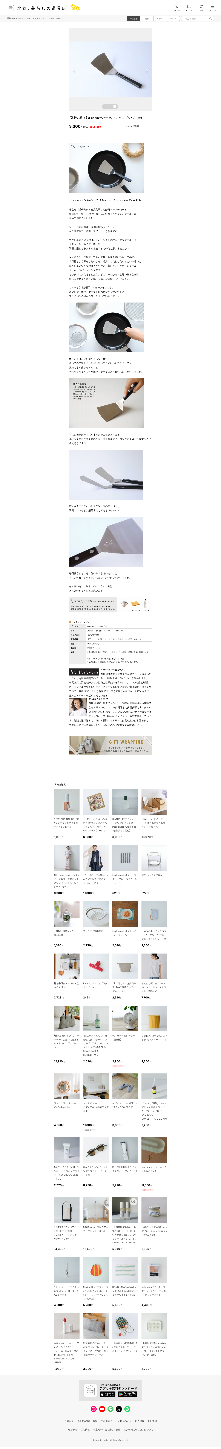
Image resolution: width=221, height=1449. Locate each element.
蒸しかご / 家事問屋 (93, 931)
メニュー (212, 10)
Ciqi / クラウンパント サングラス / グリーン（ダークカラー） (95, 1171)
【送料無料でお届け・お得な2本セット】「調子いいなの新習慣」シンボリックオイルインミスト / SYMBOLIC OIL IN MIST (124, 1235)
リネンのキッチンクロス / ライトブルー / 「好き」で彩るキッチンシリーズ (153, 935)
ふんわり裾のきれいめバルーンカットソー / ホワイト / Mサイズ (153, 987)
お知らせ (68, 1421)
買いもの (177, 10)
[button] (74, 71)
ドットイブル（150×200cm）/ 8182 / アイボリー (96, 1107)
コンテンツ (189, 10)
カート (201, 10)
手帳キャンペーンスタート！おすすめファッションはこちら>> (35, 18)
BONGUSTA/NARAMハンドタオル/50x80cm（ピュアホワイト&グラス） (125, 1291)
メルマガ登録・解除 (87, 1421)
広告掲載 (139, 1421)
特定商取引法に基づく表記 (106, 1429)
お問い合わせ (125, 1421)
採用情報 (85, 1429)
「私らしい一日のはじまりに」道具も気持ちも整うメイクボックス (153, 823)
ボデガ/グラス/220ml (152, 875)
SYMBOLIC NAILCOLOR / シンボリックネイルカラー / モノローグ (66, 823)
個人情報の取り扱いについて (138, 1429)
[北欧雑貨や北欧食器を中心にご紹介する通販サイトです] (42, 7)
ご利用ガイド (107, 1421)
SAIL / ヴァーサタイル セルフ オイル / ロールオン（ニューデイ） (66, 1291)
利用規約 (152, 1421)
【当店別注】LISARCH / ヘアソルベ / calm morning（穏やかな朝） (154, 1231)
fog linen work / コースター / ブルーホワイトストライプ (124, 879)
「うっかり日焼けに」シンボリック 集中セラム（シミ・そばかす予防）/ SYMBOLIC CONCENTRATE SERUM (154, 1111)
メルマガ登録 (132, 126)
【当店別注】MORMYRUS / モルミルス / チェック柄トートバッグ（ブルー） (124, 1347)
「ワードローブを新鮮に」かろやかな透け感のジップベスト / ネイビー (95, 879)
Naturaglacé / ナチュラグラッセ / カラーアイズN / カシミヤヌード (153, 1291)
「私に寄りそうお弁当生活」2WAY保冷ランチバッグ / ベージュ (125, 987)
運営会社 (72, 1429)
